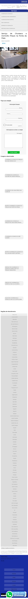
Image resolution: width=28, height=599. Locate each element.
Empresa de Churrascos (7, 25)
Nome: (20, 108)
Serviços (14, 11)
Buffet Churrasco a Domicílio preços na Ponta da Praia (13, 206)
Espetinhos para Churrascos (8, 28)
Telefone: (20, 118)
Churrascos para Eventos (7, 19)
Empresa (14, 573)
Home (14, 569)
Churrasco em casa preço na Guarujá (13, 191)
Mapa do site (14, 589)
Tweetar (4, 43)
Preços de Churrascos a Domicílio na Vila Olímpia (12, 283)
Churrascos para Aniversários (8, 16)
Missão (14, 577)
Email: (8, 113)
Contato (14, 585)
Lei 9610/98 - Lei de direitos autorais (16, 553)
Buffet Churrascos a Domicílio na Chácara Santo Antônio (14, 252)
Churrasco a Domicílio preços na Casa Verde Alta (13, 160)
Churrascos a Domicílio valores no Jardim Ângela (12, 175)
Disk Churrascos (5, 22)
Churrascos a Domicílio (7, 13)
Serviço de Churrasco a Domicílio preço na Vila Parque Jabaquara (12, 269)
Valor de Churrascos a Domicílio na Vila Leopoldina (13, 298)
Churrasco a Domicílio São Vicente (12, 237)
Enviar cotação (13, 152)
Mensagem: (19, 133)
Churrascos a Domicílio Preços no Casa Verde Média (13, 221)
